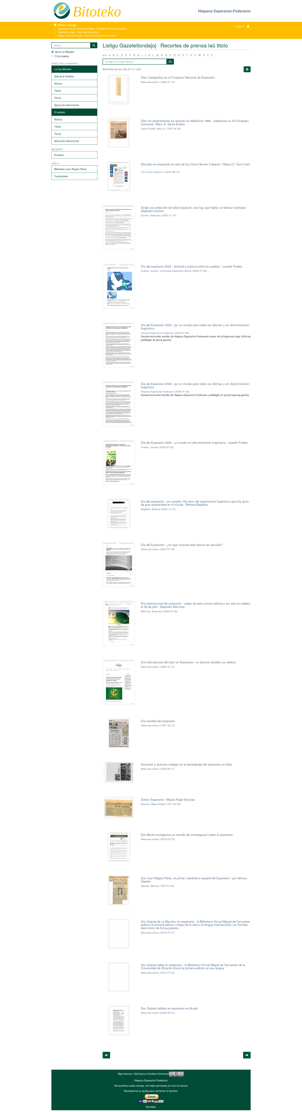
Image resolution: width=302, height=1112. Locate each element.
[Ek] (93, 45)
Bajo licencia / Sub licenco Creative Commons (143, 1073)
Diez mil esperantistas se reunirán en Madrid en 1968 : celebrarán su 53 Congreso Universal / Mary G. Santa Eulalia (195, 122)
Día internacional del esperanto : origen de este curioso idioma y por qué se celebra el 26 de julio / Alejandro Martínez (195, 605)
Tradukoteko (61, 176)
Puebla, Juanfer (149, 270)
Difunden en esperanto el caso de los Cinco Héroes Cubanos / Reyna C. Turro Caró (195, 164)
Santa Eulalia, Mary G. (153, 128)
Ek (170, 61)
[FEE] (61, 10)
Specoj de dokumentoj (66, 105)
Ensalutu (59, 155)
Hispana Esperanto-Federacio (224, 10)
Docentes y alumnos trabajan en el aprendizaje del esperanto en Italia (186, 764)
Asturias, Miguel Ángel (153, 804)
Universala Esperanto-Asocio (176, 270)
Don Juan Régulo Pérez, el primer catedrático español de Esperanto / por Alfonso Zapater (194, 879)
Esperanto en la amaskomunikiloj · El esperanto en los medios (92, 28)
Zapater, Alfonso (150, 886)
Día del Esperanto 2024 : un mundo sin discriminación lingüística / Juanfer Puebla (194, 442)
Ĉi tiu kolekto (62, 56)
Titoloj (57, 90)
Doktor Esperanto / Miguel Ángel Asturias (168, 799)
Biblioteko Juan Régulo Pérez (70, 169)
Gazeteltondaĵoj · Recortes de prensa (78, 32)
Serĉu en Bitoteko (64, 52)
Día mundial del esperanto (158, 721)
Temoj (57, 98)
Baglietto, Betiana (150, 509)
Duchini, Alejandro (151, 215)
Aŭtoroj (58, 83)
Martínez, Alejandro (151, 611)
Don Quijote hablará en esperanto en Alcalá (169, 1008)
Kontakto (151, 1107)
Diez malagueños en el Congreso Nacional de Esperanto (177, 77)
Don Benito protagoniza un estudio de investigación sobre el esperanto (187, 834)
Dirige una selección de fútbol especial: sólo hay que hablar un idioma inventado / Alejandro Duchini (194, 209)
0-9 (104, 55)
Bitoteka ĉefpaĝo (67, 25)
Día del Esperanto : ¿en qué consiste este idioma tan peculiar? (182, 544)
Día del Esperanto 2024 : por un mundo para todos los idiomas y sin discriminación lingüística (195, 326)
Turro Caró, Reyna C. (152, 172)
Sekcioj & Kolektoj (64, 76)
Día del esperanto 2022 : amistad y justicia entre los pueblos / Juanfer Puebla (191, 266)
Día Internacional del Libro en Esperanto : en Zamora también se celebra (188, 662)
